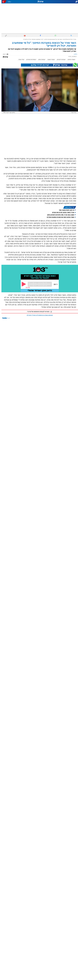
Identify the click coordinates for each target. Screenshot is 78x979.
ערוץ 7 (73, 39)
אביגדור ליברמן (60, 59)
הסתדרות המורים (30, 59)
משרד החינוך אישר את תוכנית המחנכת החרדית (59, 217)
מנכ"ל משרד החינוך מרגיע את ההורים (62, 212)
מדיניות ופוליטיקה (66, 39)
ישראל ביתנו (40, 59)
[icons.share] (3, 1)
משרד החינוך (70, 59)
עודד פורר (20, 59)
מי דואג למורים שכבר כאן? (65, 210)
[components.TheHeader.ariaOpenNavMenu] (66, 2)
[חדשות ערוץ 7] (39, 2)
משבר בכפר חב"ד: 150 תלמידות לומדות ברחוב (59, 215)
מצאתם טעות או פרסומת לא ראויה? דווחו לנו (38, 315)
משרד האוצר (49, 59)
